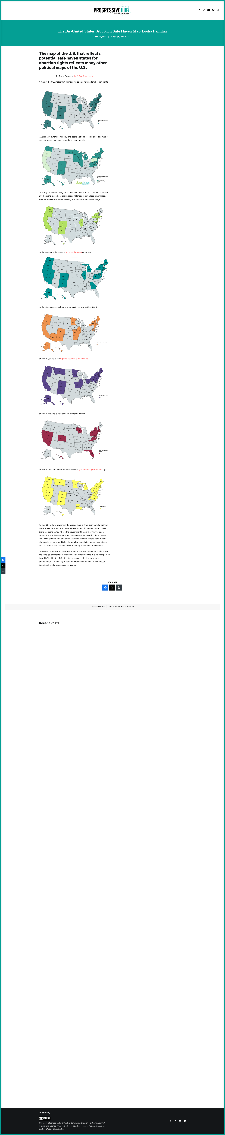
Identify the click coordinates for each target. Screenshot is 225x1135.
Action (116, 37)
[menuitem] (200, 10)
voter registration (74, 252)
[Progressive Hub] (112, 10)
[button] (200, 10)
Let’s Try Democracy (83, 76)
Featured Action (51, 729)
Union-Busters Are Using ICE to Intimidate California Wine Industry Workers (78, 961)
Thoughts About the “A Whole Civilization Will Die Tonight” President (75, 1085)
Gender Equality (98, 607)
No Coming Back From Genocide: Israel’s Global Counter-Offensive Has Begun (79, 849)
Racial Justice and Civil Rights (121, 607)
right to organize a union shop (74, 358)
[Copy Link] (119, 588)
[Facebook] (105, 588)
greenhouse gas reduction (91, 469)
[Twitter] (112, 588)
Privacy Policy (44, 1113)
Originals (125, 37)
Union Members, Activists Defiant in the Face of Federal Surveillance (74, 733)
